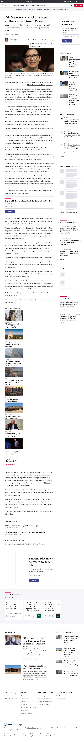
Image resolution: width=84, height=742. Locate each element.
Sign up (79, 5)
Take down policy (27, 736)
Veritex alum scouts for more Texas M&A (34, 667)
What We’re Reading (26, 713)
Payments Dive (29, 1)
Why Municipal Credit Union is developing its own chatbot (70, 242)
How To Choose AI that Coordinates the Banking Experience (72, 135)
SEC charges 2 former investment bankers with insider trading (74, 99)
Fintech (66, 9)
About (22, 696)
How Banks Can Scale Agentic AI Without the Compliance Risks (72, 147)
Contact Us (24, 701)
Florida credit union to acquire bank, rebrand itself (74, 74)
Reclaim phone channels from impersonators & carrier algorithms (69, 304)
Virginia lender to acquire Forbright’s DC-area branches (70, 673)
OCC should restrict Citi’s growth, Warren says (21, 526)
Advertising (41, 696)
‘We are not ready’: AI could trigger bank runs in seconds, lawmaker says (35, 642)
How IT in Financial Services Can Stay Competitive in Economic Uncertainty (70, 316)
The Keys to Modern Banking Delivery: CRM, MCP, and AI (71, 121)
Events (33, 5)
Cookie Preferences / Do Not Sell (42, 736)
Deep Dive (16, 5)
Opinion (22, 5)
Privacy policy (8, 736)
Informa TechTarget (32, 728)
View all (62, 156)
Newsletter (24, 704)
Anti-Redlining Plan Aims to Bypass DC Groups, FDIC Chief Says (70, 253)
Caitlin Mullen (13, 39)
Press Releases (40, 5)
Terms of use (17, 736)
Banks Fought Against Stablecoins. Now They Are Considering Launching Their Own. (70, 231)
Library (28, 5)
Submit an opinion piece (45, 701)
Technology (60, 9)
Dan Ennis (8, 527)
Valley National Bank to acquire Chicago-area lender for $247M (74, 62)
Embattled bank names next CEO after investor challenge (69, 651)
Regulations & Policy (49, 9)
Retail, (22, 544)
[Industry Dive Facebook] (9, 698)
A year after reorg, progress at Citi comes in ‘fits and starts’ (26, 532)
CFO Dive (22, 1)
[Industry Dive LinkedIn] (6, 698)
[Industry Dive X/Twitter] (13, 698)
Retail (24, 9)
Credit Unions (31, 9)
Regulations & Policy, (31, 544)
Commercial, (16, 544)
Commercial (19, 9)
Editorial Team (25, 699)
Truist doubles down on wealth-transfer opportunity (74, 86)
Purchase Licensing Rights (28, 707)
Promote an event (70, 289)
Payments (39, 9)
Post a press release (71, 212)
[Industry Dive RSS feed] (16, 698)
